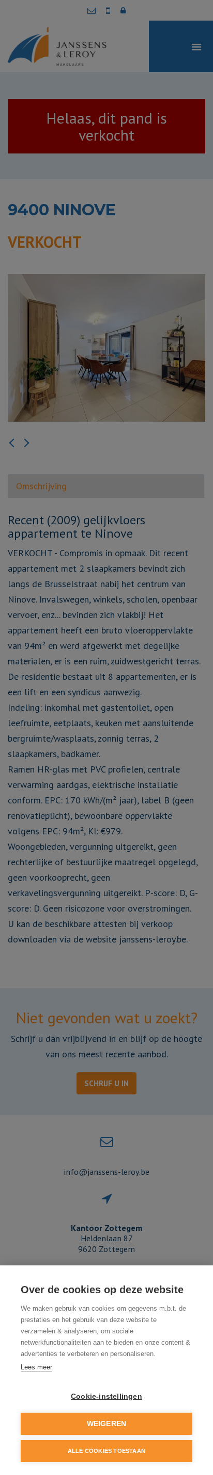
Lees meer (36, 1367)
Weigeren (107, 1424)
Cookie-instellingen (106, 1396)
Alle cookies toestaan (106, 1451)
